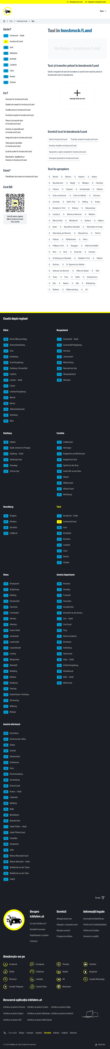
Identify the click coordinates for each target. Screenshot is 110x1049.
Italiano (56, 1032)
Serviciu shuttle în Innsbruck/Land (62, 145)
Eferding (64, 589)
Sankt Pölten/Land (15, 832)
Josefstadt (12, 636)
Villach (64, 477)
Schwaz (10, 82)
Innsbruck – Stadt (15, 35)
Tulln (9, 849)
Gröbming (11, 356)
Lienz (9, 70)
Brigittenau (12, 589)
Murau (10, 403)
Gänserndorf (12, 756)
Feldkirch (11, 533)
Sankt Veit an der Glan (69, 471)
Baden (10, 744)
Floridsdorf (12, 612)
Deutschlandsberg (15, 345)
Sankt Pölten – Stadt (16, 826)
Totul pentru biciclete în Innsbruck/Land (14, 145)
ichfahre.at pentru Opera (13, 1013)
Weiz (9, 420)
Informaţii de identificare (93, 918)
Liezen (10, 385)
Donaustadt (12, 601)
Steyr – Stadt (66, 659)
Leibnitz (10, 374)
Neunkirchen (12, 820)
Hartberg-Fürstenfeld (16, 368)
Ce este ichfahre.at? (38, 923)
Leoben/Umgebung (15, 391)
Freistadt (64, 595)
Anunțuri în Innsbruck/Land (17, 99)
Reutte (10, 76)
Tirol (11, 21)
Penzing (10, 688)
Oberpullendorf (67, 374)
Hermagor (65, 448)
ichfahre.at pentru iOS (12, 1019)
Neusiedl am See (67, 368)
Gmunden (64, 601)
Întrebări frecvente (37, 929)
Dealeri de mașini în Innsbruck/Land (20, 104)
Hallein (10, 442)
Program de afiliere (64, 936)
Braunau (64, 583)
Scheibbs (11, 838)
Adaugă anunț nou (64, 918)
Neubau (10, 677)
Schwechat (12, 844)
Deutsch (73, 1032)
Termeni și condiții (91, 936)
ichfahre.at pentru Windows (37, 1013)
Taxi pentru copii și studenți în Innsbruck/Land (67, 151)
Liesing (10, 653)
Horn (9, 768)
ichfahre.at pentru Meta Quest (37, 1019)
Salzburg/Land (13, 459)
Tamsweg (11, 465)
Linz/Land (65, 624)
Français (29, 1032)
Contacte (33, 941)
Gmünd (10, 750)
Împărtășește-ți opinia (39, 935)
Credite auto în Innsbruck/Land (18, 109)
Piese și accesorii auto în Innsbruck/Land (14, 122)
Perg (62, 630)
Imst (9, 47)
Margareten (12, 659)
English (65, 1032)
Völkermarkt (65, 482)
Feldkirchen (66, 442)
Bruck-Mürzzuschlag (16, 339)
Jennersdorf (65, 356)
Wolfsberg (65, 494)
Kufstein (10, 59)
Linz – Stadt (66, 618)
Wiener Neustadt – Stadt (17, 861)
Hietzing (11, 624)
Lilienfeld (11, 797)
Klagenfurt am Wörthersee (72, 453)
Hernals (10, 618)
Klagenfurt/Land (68, 459)
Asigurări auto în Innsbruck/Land (19, 137)
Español (38, 1032)
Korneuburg (12, 779)
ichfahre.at (13, 1044)
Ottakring (11, 682)
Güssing (64, 350)
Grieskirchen (66, 607)
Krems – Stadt (13, 791)
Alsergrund (12, 583)
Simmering (12, 700)
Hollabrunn (12, 762)
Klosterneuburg (14, 774)
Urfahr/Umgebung (68, 665)
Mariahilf (11, 665)
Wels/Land (65, 682)
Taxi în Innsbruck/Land (58, 139)
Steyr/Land (65, 653)
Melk (9, 809)
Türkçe (21, 1032)
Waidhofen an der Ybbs (17, 873)
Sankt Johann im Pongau (17, 448)
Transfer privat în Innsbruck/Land (84, 139)
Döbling (10, 595)
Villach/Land (66, 488)
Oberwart (64, 380)
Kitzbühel (11, 53)
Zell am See (12, 471)
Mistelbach (12, 815)
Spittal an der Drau (68, 465)
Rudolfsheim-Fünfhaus (17, 694)
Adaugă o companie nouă (67, 924)
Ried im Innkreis (68, 636)
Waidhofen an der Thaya (17, 867)
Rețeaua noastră (63, 930)
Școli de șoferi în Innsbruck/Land (19, 151)
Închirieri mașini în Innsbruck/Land (20, 115)
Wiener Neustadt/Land (16, 855)
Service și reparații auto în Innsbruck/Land (15, 131)
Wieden (10, 712)
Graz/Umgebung (14, 362)
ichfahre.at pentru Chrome (13, 1007)
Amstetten (12, 733)
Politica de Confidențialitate (95, 924)
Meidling (11, 671)
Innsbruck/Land (22, 21)
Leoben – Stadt (13, 380)
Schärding (65, 647)
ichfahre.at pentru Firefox (37, 1007)
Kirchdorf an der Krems (70, 612)
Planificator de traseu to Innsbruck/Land (22, 176)
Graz (10, 350)
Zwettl (10, 879)
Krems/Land (12, 785)
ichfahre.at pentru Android (61, 1013)
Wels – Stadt (66, 677)
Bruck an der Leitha (15, 739)
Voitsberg (11, 415)
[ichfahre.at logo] (7, 11)
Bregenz (11, 515)
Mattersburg (66, 362)
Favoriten (11, 607)
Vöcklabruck (65, 671)
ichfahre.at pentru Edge (60, 1007)
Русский (13, 1032)
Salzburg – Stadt (14, 453)
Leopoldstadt (13, 647)
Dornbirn (11, 527)
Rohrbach (64, 642)
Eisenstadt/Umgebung (70, 345)
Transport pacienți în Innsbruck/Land (64, 158)
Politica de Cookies (91, 930)
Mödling (11, 803)
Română (47, 1032)
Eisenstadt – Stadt (68, 339)
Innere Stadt (12, 630)
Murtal (10, 397)
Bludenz (10, 521)
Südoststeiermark (15, 409)
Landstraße (12, 642)
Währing (11, 706)
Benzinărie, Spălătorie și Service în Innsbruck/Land (16, 158)
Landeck (11, 64)
